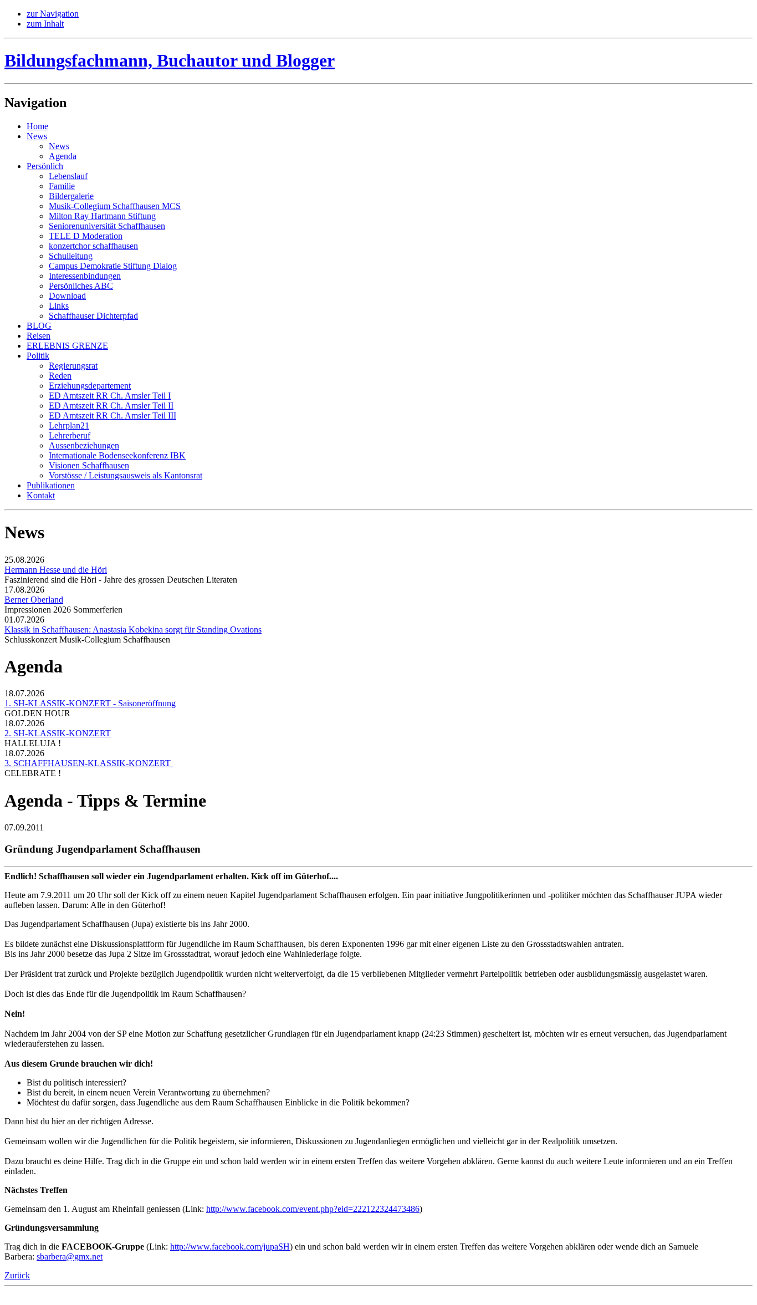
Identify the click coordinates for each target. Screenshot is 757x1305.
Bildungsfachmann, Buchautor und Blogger (169, 60)
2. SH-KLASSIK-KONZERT (57, 733)
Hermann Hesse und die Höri (55, 569)
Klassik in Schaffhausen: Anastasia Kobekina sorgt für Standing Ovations (133, 629)
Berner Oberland (33, 599)
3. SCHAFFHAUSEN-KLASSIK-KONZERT (88, 763)
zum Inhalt (45, 23)
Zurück (17, 1275)
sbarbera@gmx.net (70, 1256)
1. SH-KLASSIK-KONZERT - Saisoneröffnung (90, 703)
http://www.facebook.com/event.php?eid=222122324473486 (313, 1209)
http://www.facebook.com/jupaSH (230, 1246)
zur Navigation (53, 13)
